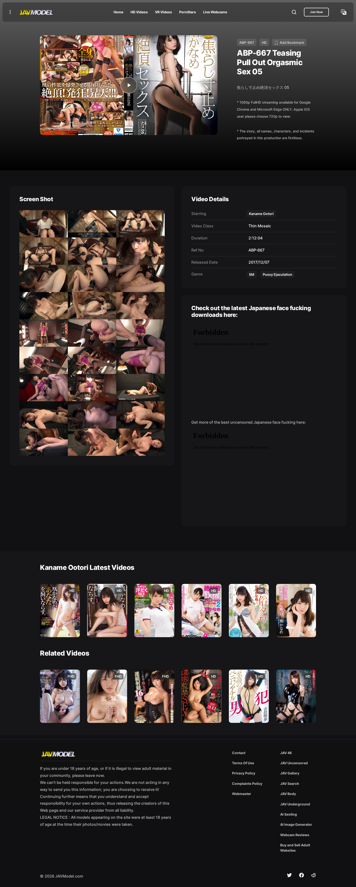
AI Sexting (288, 814)
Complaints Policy (247, 783)
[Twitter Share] (289, 875)
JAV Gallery (289, 773)
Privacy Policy (243, 773)
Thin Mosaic (259, 225)
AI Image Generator (296, 824)
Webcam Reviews (294, 835)
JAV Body (288, 794)
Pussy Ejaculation (277, 274)
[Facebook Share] (301, 875)
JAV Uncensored (294, 763)
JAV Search (289, 783)
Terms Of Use (243, 763)
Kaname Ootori (261, 214)
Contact (238, 753)
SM (251, 274)
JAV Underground (295, 804)
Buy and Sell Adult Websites (295, 847)
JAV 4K (286, 753)
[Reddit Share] (313, 875)
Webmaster (241, 794)
